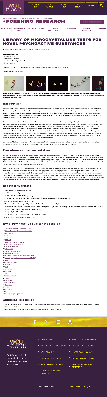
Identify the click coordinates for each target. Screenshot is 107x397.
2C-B (6, 235)
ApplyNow (63, 5)
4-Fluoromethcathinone (12, 251)
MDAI (7, 278)
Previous (6, 82)
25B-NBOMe (9, 233)
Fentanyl (8, 271)
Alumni (40, 29)
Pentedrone (9, 289)
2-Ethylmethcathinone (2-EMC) (14, 242)
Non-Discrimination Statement (82, 365)
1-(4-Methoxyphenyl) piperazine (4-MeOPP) (18, 231)
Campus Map (47, 339)
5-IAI (6, 260)
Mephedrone (9, 280)
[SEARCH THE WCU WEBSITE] (101, 5)
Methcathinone (10, 282)
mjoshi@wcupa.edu (9, 63)
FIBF (6, 273)
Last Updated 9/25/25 (80, 386)
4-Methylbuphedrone (11, 253)
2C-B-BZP (8, 237)
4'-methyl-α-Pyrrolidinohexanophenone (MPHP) (19, 255)
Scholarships (71, 29)
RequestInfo (35, 5)
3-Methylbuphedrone (11, 247)
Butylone (8, 264)
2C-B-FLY (8, 240)
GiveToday (77, 5)
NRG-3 (7, 287)
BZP (6, 267)
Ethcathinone (9, 269)
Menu (92, 5)
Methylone (8, 285)
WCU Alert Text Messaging (54, 345)
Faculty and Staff (19, 30)
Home (3, 29)
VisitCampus (49, 5)
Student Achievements (54, 30)
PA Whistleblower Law (83, 358)
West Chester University (10, 18)
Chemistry (38, 18)
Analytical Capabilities (87, 30)
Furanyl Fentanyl (10, 276)
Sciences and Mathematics (26, 18)
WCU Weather (47, 352)
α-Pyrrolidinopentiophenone (14, 294)
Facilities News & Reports (53, 364)
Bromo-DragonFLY (11, 262)
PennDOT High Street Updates (51, 372)
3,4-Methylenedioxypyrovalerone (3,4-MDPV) (19, 229)
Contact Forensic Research (92, 22)
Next (100, 82)
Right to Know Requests (84, 339)
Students (32, 29)
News (8, 29)
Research (102, 29)
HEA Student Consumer (83, 345)
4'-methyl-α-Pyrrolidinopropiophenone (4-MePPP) (20, 258)
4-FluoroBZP (9, 249)
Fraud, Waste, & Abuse (82, 352)
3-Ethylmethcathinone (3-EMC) (14, 244)
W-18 (6, 291)
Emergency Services (51, 358)
